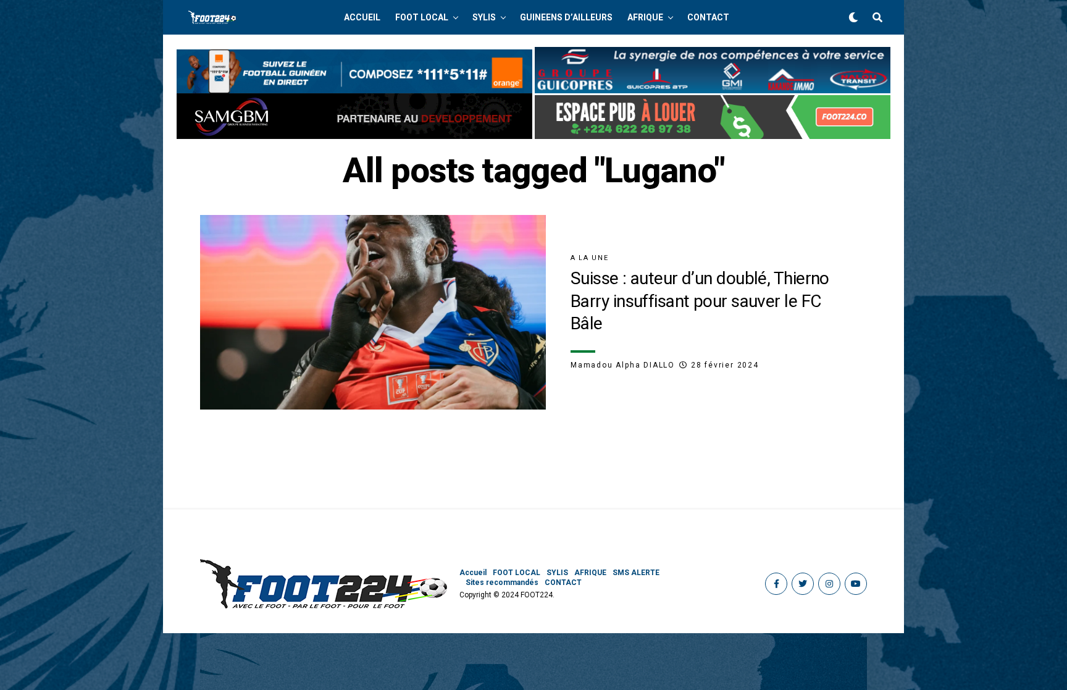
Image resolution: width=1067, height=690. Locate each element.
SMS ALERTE (636, 572)
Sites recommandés (502, 582)
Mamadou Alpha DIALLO (623, 365)
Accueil (362, 17)
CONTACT (708, 17)
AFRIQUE (645, 17)
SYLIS (484, 17)
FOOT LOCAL (421, 17)
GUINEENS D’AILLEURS (566, 17)
